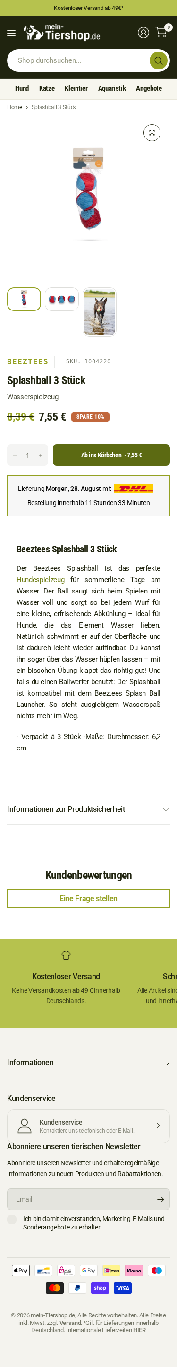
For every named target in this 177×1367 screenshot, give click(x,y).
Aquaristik (112, 88)
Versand (70, 1322)
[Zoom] (151, 132)
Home (14, 107)
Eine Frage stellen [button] (88, 898)
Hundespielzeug (41, 580)
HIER (139, 1329)
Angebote (148, 88)
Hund (22, 88)
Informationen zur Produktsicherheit (66, 809)
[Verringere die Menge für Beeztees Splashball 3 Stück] (15, 455)
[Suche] (159, 60)
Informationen (30, 1062)
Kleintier (76, 88)
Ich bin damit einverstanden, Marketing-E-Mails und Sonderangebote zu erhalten (94, 1223)
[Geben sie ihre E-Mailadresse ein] (160, 1199)
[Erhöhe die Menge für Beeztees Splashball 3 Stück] (41, 455)
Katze (46, 88)
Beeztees (28, 361)
